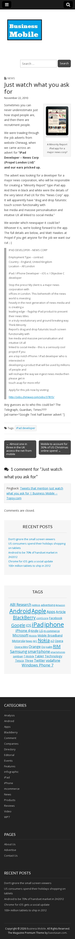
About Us (10, 844)
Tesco (19, 660)
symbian (18, 656)
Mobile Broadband (50, 635)
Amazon (60, 605)
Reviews (9, 806)
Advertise (10, 850)
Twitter (39, 660)
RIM (57, 646)
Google (18, 625)
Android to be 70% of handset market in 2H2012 (34, 899)
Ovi (43, 647)
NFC (35, 641)
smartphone (39, 651)
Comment (10, 738)
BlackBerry (24, 617)
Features (9, 766)
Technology (53, 656)
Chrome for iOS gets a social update (30, 561)
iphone (54, 624)
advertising (48, 605)
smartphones (58, 652)
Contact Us (11, 855)
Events (8, 761)
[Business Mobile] (25, 26)
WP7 (7, 817)
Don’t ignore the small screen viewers (31, 539)
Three (29, 660)
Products (9, 800)
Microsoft (20, 635)
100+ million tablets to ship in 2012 (29, 566)
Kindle (35, 631)
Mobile (33, 635)
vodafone (53, 660)
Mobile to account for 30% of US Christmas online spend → (54, 447)
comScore (42, 618)
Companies (11, 744)
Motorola (18, 641)
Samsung (18, 651)
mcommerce (12, 789)
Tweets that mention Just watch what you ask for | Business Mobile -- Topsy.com (34, 493)
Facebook (55, 618)
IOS (28, 625)
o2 (52, 641)
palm (49, 647)
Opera (59, 641)
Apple (38, 611)
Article (61, 612)
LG (41, 631)
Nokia (44, 640)
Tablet (39, 656)
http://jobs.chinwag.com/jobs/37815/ (31, 397)
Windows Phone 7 (37, 665)
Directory (10, 749)
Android (20, 611)
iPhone (8, 783)
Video (7, 811)
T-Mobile (29, 656)
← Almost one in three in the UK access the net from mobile (19, 449)
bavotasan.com (57, 933)
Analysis (9, 715)
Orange (35, 646)
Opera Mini (21, 647)
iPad (38, 624)
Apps (51, 611)
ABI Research (20, 604)
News (11, 78)
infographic (11, 772)
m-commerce (52, 631)
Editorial (9, 755)
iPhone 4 (22, 630)
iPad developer (25, 428)
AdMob (36, 605)
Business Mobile (36, 928)
